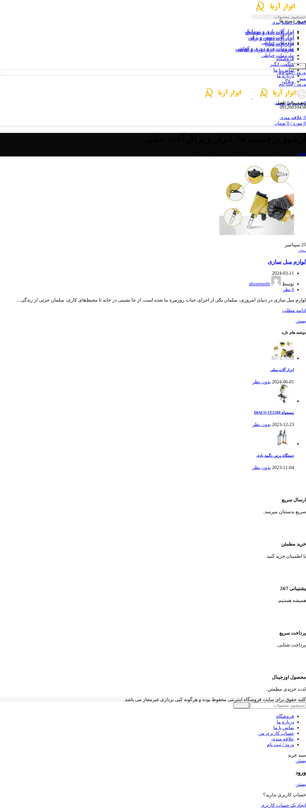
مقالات (302, 250)
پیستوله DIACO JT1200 (274, 412)
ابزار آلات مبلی (282, 370)
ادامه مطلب (294, 310)
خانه (302, 153)
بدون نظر (261, 381)
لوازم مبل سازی (287, 262)
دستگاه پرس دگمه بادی (275, 455)
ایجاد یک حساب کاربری (283, 805)
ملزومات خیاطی (277, 55)
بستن (301, 320)
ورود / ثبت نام (280, 744)
